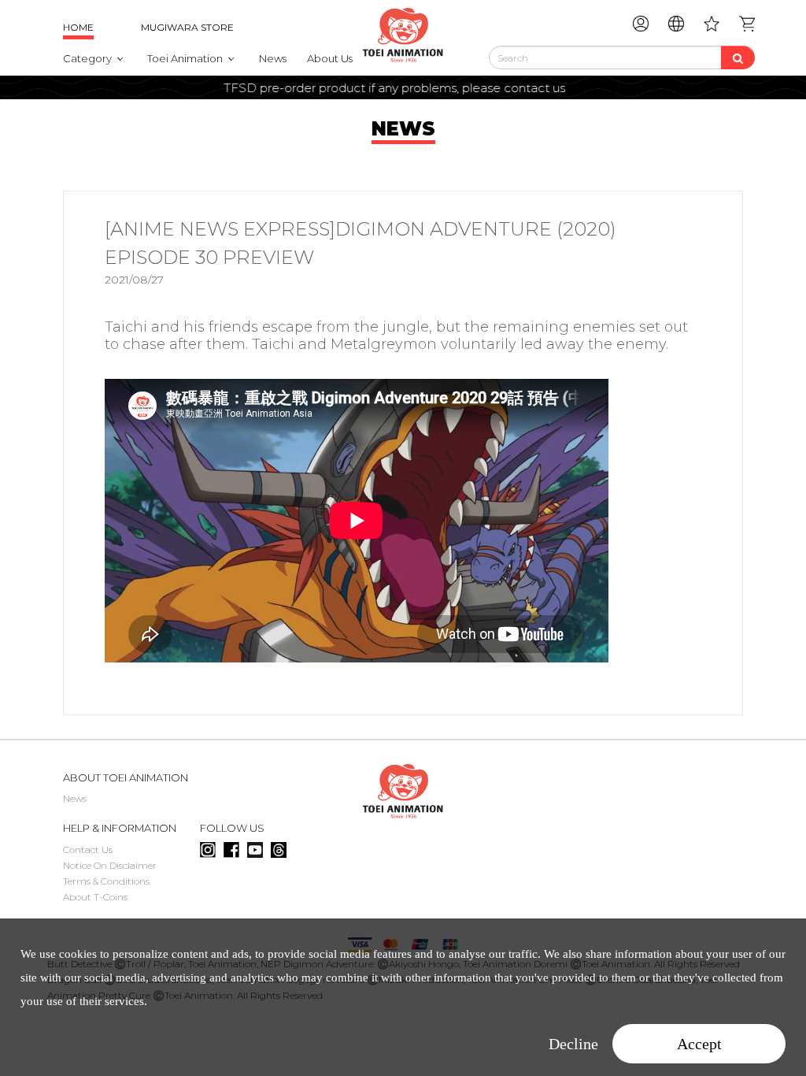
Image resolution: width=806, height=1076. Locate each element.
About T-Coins (95, 897)
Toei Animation (185, 58)
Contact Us (88, 849)
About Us (330, 58)
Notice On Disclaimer (110, 865)
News (273, 58)
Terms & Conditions (106, 881)
